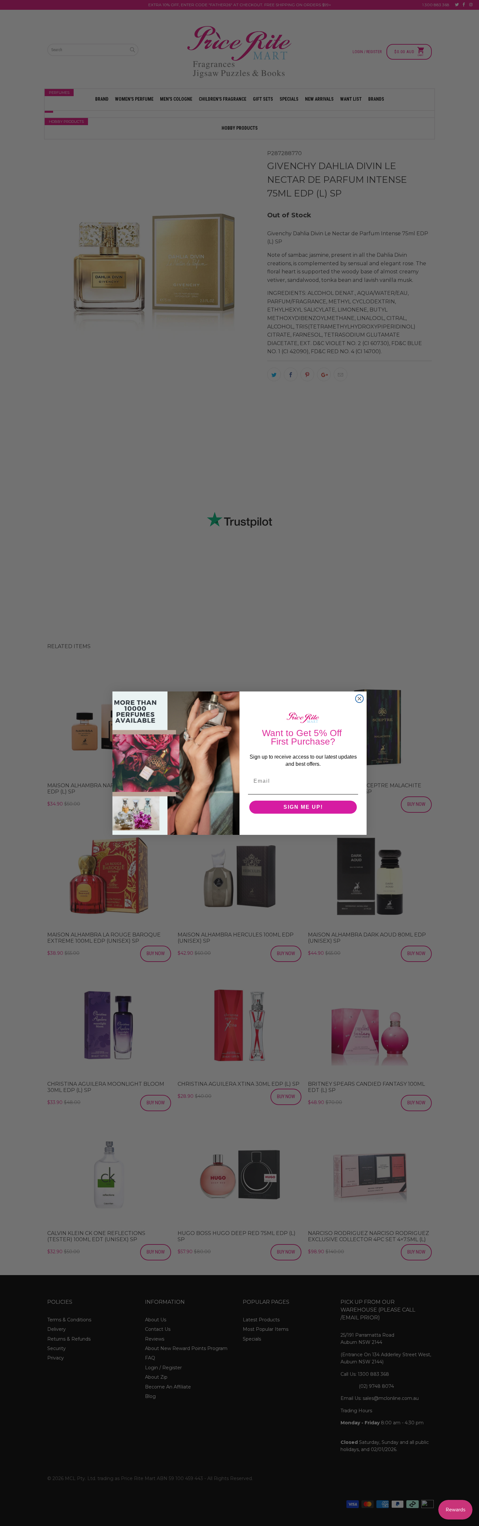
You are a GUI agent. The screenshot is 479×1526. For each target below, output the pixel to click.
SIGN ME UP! (303, 807)
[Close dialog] (359, 699)
